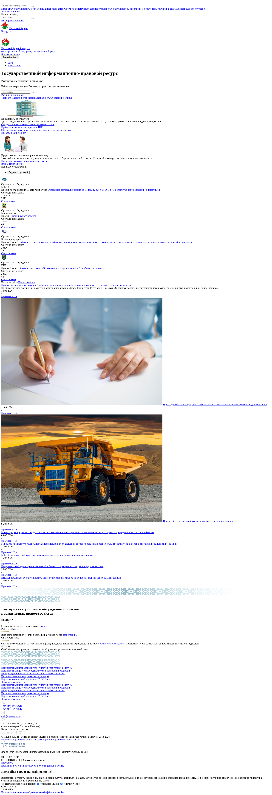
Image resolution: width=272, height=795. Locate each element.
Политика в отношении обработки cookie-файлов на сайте (32, 765)
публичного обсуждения (111, 643)
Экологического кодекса (23, 216)
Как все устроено (195, 8)
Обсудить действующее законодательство (86, 8)
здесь (42, 626)
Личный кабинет (10, 11)
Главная (5, 8)
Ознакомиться (8, 201)
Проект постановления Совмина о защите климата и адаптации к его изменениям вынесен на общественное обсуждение (66, 285)
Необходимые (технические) (20, 783)
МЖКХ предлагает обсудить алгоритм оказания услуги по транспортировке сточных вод (49, 555)
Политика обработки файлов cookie (20, 739)
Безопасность (42, 97)
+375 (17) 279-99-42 (11, 706)
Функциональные (49, 783)
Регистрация (14, 65)
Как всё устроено (10, 54)
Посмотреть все (26, 282)
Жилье (68, 97)
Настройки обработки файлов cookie (59, 739)
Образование (57, 97)
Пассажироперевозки (23, 97)
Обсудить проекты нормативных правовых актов (37, 8)
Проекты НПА (9, 296)
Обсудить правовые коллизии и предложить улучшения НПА (142, 8)
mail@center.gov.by (11, 716)
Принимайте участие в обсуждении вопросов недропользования (198, 521)
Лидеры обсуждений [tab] (18, 172)
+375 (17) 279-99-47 (11, 709)
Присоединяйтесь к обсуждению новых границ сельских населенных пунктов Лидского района (215, 404)
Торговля (6, 97)
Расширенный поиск (12, 20)
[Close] (2, 3)
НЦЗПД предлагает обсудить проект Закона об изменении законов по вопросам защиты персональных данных (61, 577)
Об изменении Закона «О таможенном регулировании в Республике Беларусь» (60, 268)
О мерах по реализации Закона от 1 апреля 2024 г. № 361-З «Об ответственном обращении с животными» (105, 189)
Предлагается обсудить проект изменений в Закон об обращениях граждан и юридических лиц (52, 566)
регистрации (69, 634)
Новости (181, 8)
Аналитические (72, 783)
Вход (10, 62)
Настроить (7, 762)
